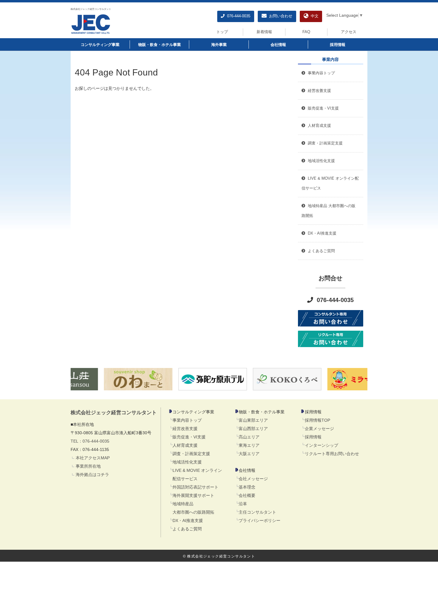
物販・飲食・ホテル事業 (159, 45)
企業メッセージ (319, 428)
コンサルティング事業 (100, 45)
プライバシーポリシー (259, 520)
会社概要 (247, 495)
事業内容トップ (320, 73)
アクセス (348, 32)
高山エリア (249, 437)
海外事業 (219, 45)
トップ (222, 32)
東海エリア (249, 445)
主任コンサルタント (257, 512)
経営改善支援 (318, 91)
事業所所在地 (88, 466)
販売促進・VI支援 (189, 437)
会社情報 (278, 45)
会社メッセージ (253, 478)
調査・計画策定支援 (191, 453)
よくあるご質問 (187, 528)
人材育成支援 (185, 445)
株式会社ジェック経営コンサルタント (91, 8)
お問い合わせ (279, 16)
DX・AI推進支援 (188, 520)
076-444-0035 (237, 16)
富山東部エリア (253, 420)
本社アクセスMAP (93, 457)
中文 (313, 16)
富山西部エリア (253, 428)
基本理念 (247, 487)
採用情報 (337, 45)
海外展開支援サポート (193, 495)
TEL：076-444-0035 (90, 441)
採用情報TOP (317, 420)
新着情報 (264, 32)
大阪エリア (249, 453)
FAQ (306, 32)
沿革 (243, 503)
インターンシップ (321, 445)
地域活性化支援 (187, 462)
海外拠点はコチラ (92, 474)
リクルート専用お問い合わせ (332, 453)
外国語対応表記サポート (195, 487)
